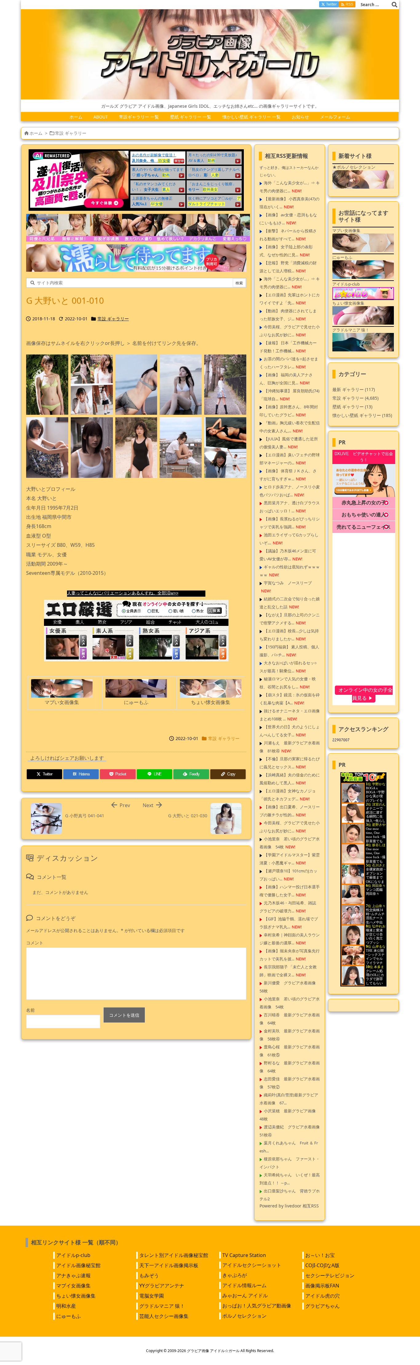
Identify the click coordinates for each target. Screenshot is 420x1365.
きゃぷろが (234, 1275)
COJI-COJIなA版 (322, 1265)
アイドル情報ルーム (244, 1285)
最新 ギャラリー (353, 389)
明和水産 (66, 1306)
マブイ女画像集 (73, 1285)
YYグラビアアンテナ (161, 1285)
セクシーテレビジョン (330, 1275)
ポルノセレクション (244, 1315)
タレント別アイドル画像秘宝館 (173, 1255)
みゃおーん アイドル (245, 1295)
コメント (34, 943)
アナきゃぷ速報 (73, 1275)
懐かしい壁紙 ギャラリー (362, 415)
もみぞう (149, 1275)
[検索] (394, 4)
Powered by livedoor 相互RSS (289, 1206)
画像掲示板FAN (322, 1285)
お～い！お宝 (320, 1255)
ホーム (36, 133)
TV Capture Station (244, 1255)
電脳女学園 (151, 1295)
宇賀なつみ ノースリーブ (288, 583)
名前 (30, 1010)
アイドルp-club (73, 1255)
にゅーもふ (68, 1316)
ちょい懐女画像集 (76, 1295)
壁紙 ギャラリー (352, 407)
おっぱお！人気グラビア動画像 (256, 1305)
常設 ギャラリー (70, 133)
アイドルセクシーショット (251, 1265)
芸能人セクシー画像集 (163, 1316)
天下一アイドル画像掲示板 (168, 1265)
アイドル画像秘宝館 (78, 1265)
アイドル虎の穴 (322, 1295)
